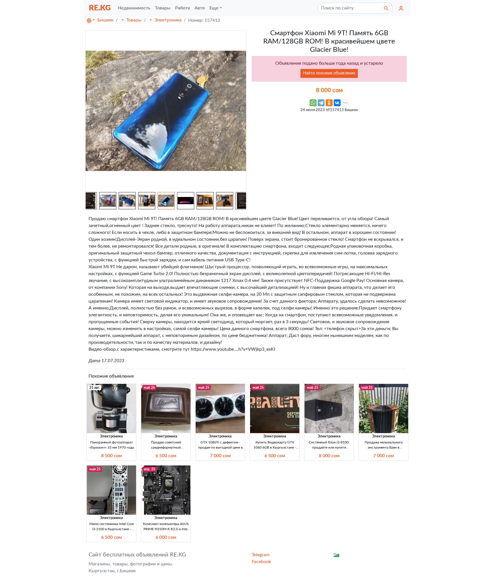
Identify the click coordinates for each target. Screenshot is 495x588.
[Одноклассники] (329, 102)
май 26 (149, 387)
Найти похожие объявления (329, 73)
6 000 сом (166, 537)
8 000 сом (329, 455)
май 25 (203, 387)
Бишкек (105, 20)
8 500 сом (111, 455)
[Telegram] (321, 102)
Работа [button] (182, 8)
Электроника (168, 20)
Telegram (261, 555)
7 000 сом (220, 455)
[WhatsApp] (313, 102)
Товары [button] (162, 8)
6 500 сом (166, 455)
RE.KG (100, 8)
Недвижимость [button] (134, 8)
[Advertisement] (329, 155)
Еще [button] (214, 8)
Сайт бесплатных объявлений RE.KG (137, 555)
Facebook (261, 561)
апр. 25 (149, 469)
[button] (401, 8)
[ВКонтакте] (337, 102)
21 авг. (94, 387)
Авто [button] (200, 8)
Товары (134, 20)
